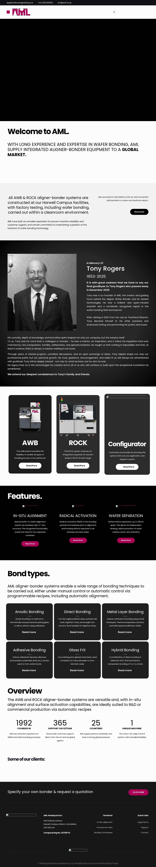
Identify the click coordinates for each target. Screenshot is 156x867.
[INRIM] (84, 768)
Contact (144, 832)
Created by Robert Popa (106, 863)
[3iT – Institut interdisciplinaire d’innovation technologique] (18, 768)
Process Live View (104, 827)
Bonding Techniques (103, 832)
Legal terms (143, 822)
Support (144, 827)
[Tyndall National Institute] (106, 768)
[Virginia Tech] (128, 768)
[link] (21, 824)
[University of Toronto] (40, 768)
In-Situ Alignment (104, 822)
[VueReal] (62, 768)
